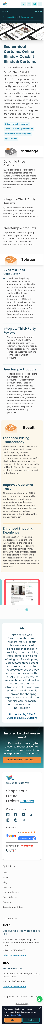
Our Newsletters (11, 892)
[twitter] (31, 814)
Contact (7, 887)
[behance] (23, 820)
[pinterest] (15, 820)
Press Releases (10, 897)
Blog (5, 882)
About (6, 872)
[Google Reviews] (27, 838)
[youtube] (23, 814)
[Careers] (34, 4)
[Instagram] (8, 820)
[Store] (29, 4)
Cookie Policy (16, 1015)
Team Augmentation (13, 907)
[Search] (24, 4)
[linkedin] (8, 814)
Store (5, 877)
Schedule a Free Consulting (20, 759)
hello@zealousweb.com (14, 955)
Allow (13, 1020)
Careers (27, 801)
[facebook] (15, 814)
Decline (31, 1020)
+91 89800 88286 (17, 950)
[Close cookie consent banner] (40, 1008)
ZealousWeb (33, 996)
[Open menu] (40, 4)
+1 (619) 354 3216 (17, 981)
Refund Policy (22, 1003)
